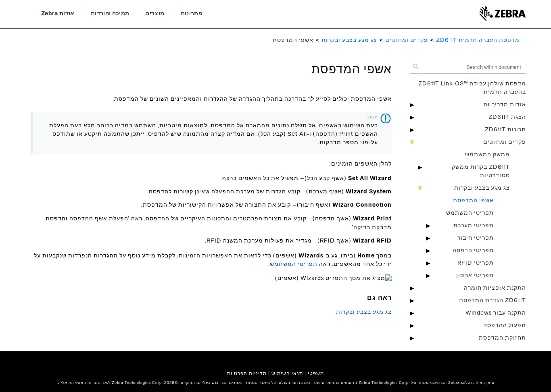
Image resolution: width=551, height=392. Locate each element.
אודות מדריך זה (505, 105)
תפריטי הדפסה (473, 250)
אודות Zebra (58, 14)
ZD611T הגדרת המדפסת (492, 300)
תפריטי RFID (475, 263)
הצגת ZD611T (507, 117)
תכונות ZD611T (505, 130)
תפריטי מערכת (473, 225)
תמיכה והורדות (110, 14)
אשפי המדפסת (473, 200)
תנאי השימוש (287, 373)
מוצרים (154, 14)
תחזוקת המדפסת (502, 338)
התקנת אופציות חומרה (495, 288)
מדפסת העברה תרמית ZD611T (478, 40)
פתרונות (191, 14)
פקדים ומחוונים (406, 40)
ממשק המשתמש (487, 155)
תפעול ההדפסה (504, 325)
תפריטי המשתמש (470, 213)
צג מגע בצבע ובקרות (349, 40)
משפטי (316, 373)
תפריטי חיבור (475, 238)
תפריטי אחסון (475, 275)
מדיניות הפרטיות (247, 373)
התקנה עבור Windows (495, 313)
